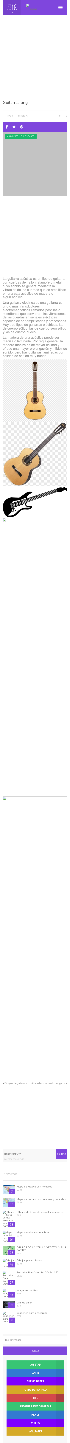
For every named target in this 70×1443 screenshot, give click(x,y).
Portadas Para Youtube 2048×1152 (37, 1272)
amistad (35, 1364)
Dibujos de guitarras (15, 1083)
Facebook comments (14, 1159)
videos (35, 1423)
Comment (61, 1154)
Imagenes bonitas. (27, 1290)
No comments (12, 1154)
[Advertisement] (35, 60)
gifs (35, 1398)
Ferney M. (23, 115)
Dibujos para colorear (29, 1260)
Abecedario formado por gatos (48, 1083)
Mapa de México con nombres (34, 1186)
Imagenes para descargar (32, 1313)
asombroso (12, 136)
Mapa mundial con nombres (33, 1232)
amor (35, 1373)
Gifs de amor (24, 1302)
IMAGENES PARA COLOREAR (35, 1406)
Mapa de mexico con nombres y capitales (41, 1199)
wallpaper (35, 1431)
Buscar (35, 1350)
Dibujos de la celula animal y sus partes (40, 1212)
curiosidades (27, 136)
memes (35, 1414)
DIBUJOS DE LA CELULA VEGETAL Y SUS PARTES (41, 1249)
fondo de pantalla (35, 1389)
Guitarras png (15, 102)
